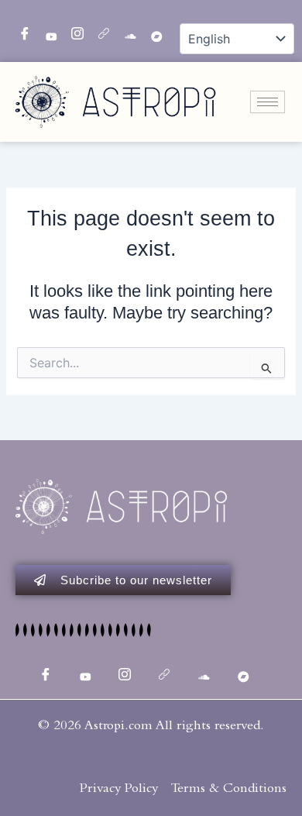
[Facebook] (19, 31)
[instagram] (72, 31)
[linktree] (98, 31)
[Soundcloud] (124, 31)
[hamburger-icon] (267, 102)
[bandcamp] (151, 31)
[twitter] (45, 31)
